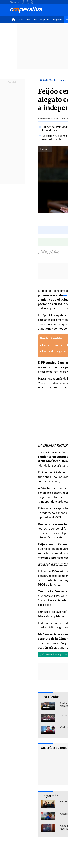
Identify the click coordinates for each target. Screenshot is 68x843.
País (21, 19)
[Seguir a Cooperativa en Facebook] (23, 2)
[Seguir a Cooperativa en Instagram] (31, 2)
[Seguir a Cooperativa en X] (27, 2)
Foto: (43, 149)
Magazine (32, 19)
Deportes (45, 19)
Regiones (58, 19)
